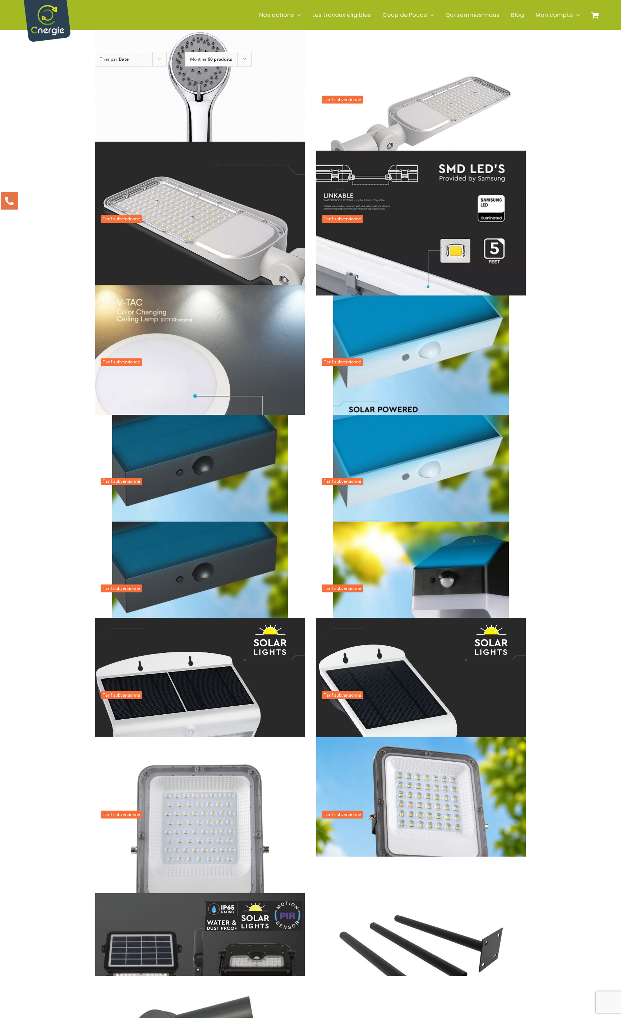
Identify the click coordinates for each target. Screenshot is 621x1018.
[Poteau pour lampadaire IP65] (421, 961)
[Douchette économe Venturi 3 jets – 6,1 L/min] (200, 126)
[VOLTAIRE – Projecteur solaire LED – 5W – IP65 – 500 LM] (200, 955)
